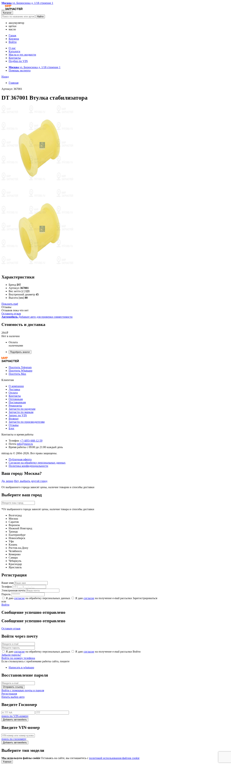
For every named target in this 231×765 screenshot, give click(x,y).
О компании (16, 386)
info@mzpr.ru (25, 443)
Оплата (13, 392)
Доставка (14, 389)
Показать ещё (9, 303)
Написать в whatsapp (21, 667)
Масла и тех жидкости (22, 54)
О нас (12, 48)
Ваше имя (7, 582)
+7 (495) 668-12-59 (31, 440)
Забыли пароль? (11, 654)
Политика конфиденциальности (28, 465)
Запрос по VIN (18, 415)
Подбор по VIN (18, 61)
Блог (11, 428)
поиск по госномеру (13, 738)
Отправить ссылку (13, 687)
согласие (19, 598)
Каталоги (14, 51)
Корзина (14, 38)
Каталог (7, 12)
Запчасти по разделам (22, 408)
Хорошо (7, 761)
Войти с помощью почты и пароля (22, 690)
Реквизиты (15, 405)
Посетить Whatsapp (20, 370)
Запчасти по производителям (27, 421)
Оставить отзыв (11, 313)
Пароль (5, 594)
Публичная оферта (20, 459)
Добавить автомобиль (15, 719)
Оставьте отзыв (10, 628)
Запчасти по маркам (21, 412)
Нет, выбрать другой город (30, 481)
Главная (13, 82)
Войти (13, 41)
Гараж (12, 35)
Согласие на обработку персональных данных (37, 462)
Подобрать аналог (20, 352)
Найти (40, 16)
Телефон (6, 586)
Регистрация (9, 693)
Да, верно (7, 481)
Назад (5, 76)
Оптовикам (16, 399)
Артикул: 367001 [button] (11, 88)
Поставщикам (17, 402)
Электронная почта (13, 590)
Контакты (15, 57)
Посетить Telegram (20, 367)
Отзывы (14, 425)
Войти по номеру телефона (18, 658)
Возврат (14, 418)
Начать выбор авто (13, 696)
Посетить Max (17, 373)
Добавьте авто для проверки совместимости (37, 316)
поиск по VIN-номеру (15, 716)
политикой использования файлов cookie (114, 758)
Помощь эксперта (19, 70)
